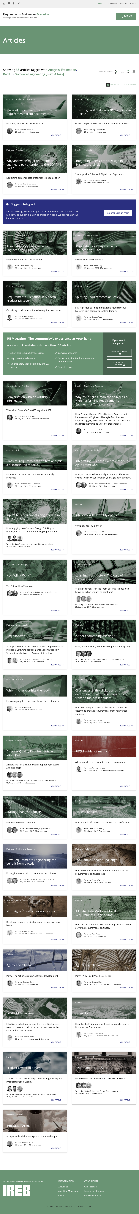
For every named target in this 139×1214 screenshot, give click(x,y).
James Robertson (120, 484)
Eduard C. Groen (35, 879)
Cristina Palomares (91, 1091)
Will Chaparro (50, 780)
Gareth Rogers (98, 317)
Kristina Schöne (89, 659)
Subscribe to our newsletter (119, 363)
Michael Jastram (98, 1033)
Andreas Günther (104, 659)
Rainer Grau (28, 1142)
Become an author (92, 1195)
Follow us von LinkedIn (119, 351)
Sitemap (49, 1206)
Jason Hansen (97, 720)
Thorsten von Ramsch (31, 484)
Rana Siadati (88, 604)
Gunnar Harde (28, 982)
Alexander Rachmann (23, 1094)
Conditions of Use (83, 1206)
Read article (56, 135)
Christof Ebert (28, 1036)
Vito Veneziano (112, 604)
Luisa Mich (102, 532)
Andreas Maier (34, 659)
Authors (123, 3)
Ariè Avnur (96, 934)
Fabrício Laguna (98, 768)
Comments (112, 3)
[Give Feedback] (9, 3)
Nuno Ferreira (31, 544)
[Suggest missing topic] (14, 3)
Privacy (68, 1206)
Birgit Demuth (44, 828)
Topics (127, 16)
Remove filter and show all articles (123, 85)
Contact (61, 1195)
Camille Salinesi (29, 416)
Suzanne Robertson (105, 484)
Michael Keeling (37, 780)
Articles (101, 3)
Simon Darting (47, 659)
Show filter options (105, 72)
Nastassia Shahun (99, 180)
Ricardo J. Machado (45, 544)
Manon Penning (98, 828)
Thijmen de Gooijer (22, 780)
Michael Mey (28, 265)
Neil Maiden (28, 129)
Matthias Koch (48, 879)
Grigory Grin (28, 707)
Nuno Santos (28, 316)
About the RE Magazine (69, 1191)
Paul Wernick (100, 604)
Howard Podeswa (99, 430)
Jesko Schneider (39, 1094)
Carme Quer (105, 1091)
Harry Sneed (33, 828)
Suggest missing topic (118, 213)
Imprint (59, 1206)
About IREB (63, 1186)
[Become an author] (19, 3)
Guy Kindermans (98, 129)
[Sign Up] (4, 3)
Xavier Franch (116, 1091)
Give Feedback (90, 1186)
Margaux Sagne (118, 659)
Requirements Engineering (26, 15)
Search (133, 3)
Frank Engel (51, 1094)
